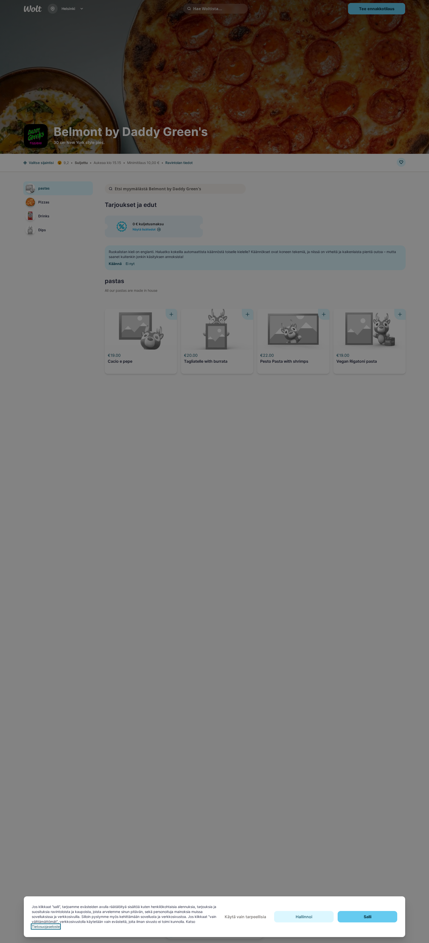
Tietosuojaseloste (46, 926)
